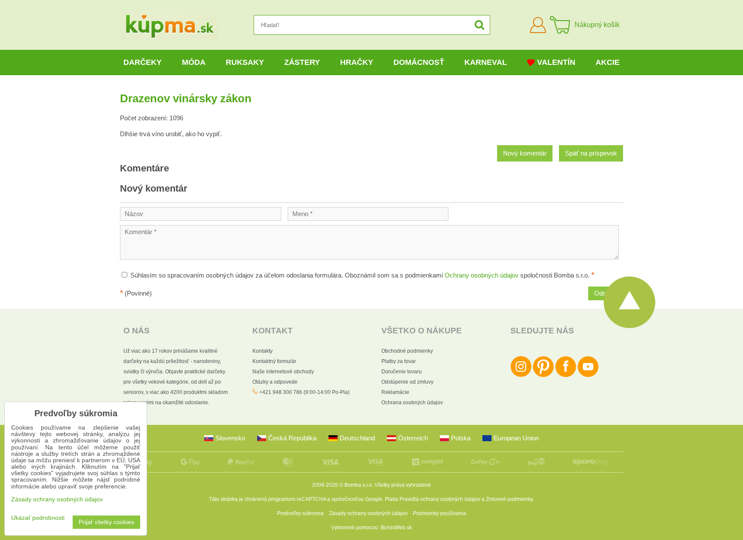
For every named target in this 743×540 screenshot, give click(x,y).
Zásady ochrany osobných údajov (368, 513)
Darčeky (142, 62)
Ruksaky (245, 62)
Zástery (302, 62)
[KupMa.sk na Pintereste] (543, 375)
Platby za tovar (398, 361)
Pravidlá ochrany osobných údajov (439, 499)
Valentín (556, 62)
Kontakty (262, 351)
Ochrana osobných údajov (412, 403)
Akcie (608, 62)
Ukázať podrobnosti (37, 518)
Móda (194, 62)
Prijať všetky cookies (106, 522)
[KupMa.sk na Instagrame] (520, 375)
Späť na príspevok (591, 153)
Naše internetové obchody (283, 372)
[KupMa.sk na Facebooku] (565, 375)
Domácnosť (418, 62)
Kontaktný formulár (274, 361)
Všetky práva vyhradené (403, 485)
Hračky (356, 62)
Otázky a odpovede (275, 382)
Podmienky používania (439, 513)
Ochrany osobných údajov (482, 275)
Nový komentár (525, 153)
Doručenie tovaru (401, 372)
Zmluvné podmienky (509, 499)
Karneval (485, 62)
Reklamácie (395, 392)
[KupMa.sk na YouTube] (588, 375)
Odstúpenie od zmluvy (407, 382)
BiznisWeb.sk (396, 528)
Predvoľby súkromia (300, 513)
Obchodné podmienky (407, 351)
